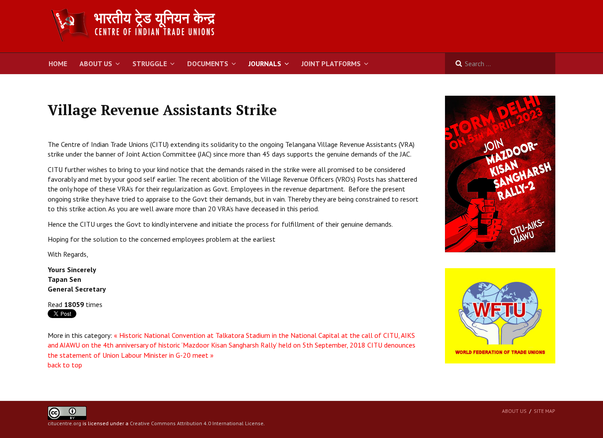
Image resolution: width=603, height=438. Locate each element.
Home (58, 63)
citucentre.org (64, 423)
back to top (65, 364)
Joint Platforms (331, 63)
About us (514, 411)
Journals (265, 63)
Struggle (149, 63)
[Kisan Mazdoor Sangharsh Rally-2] (500, 173)
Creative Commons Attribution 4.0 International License (197, 423)
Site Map (544, 411)
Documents (207, 63)
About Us (95, 63)
